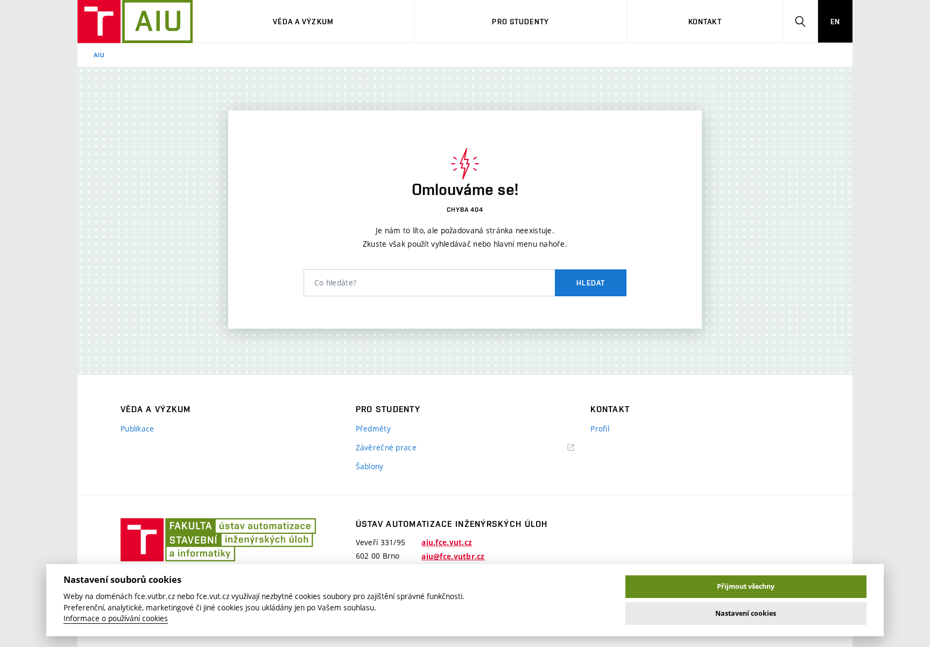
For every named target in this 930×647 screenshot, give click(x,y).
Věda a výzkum (303, 21)
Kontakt (705, 21)
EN (835, 21)
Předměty (373, 428)
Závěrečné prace (386, 447)
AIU (99, 55)
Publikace (137, 428)
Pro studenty (520, 21)
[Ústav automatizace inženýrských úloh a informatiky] (135, 21)
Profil (599, 428)
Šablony (370, 466)
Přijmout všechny (745, 586)
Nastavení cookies (745, 613)
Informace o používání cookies (116, 618)
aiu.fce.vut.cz (446, 542)
